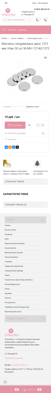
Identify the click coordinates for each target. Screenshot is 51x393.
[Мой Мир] (13, 147)
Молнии (8, 298)
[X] (17, 147)
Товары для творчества (14, 266)
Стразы (8, 225)
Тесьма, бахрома (11, 257)
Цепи (7, 239)
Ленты (7, 289)
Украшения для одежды (14, 271)
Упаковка (8, 262)
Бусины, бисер (10, 230)
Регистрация (43, 3)
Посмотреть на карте (14, 358)
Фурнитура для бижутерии (15, 243)
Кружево (8, 293)
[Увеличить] (25, 78)
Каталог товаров (16, 29)
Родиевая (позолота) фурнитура (17, 307)
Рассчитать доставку (17, 133)
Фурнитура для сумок (13, 312)
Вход (34, 3)
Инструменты (10, 302)
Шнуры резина (10, 248)
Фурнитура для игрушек (14, 252)
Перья (7, 275)
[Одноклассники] (10, 147)
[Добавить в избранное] (45, 58)
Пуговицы (8, 234)
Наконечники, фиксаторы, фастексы (19, 280)
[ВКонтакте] (6, 147)
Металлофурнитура (12, 284)
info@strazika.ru (20, 365)
